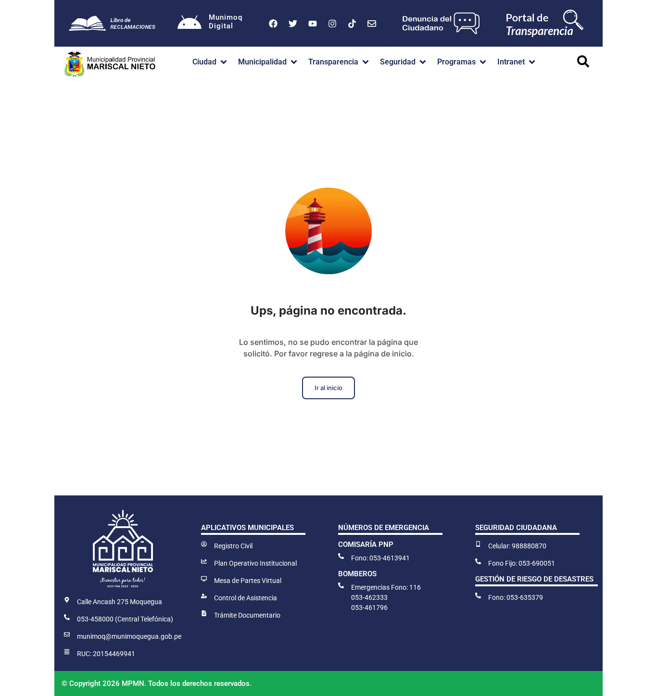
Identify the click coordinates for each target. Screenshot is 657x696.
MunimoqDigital (225, 21)
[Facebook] (273, 23)
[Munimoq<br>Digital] (189, 24)
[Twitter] (293, 23)
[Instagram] (332, 23)
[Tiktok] (352, 23)
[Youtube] (312, 23)
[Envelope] (371, 23)
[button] (210, 62)
